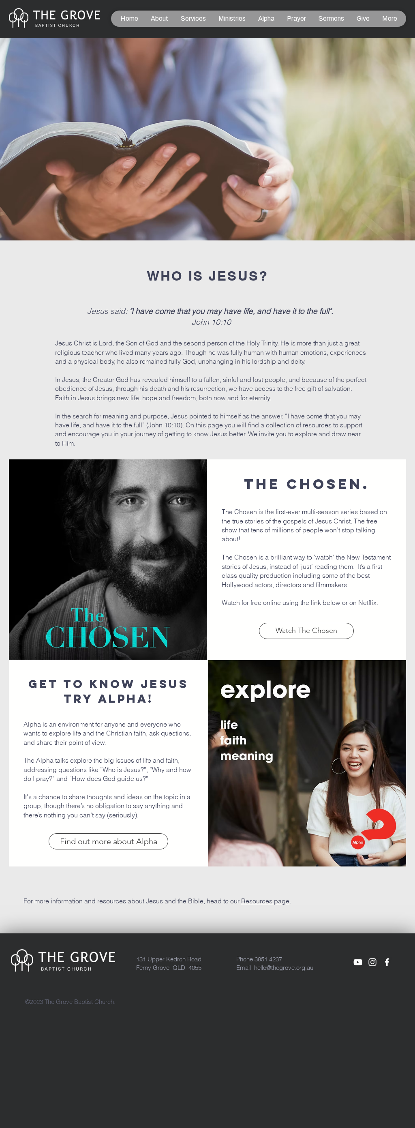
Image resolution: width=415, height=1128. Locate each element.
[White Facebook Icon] (387, 962)
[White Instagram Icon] (372, 962)
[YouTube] (358, 962)
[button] (159, 19)
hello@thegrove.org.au (283, 967)
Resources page (265, 901)
